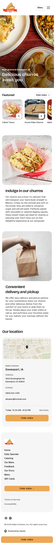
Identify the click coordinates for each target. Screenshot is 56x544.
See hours (44, 410)
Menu (40, 7)
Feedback (9, 466)
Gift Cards (9, 478)
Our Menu (9, 462)
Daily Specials (11, 454)
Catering (8, 458)
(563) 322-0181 (12, 394)
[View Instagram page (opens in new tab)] (10, 518)
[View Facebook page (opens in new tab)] (6, 518)
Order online (27, 418)
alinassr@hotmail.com (15, 400)
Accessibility (10, 504)
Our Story (9, 470)
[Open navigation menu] (48, 7)
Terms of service (12, 499)
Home (7, 450)
